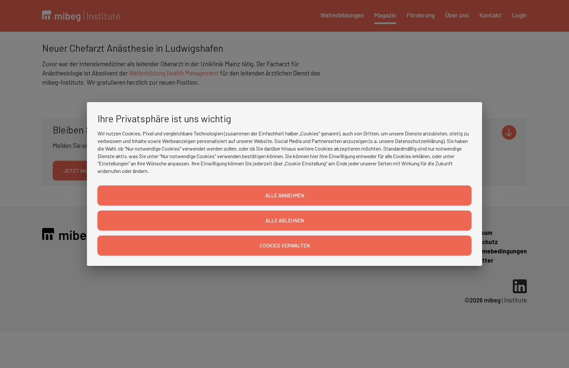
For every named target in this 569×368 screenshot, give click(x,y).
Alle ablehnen (284, 220)
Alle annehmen (284, 195)
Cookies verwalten (284, 245)
